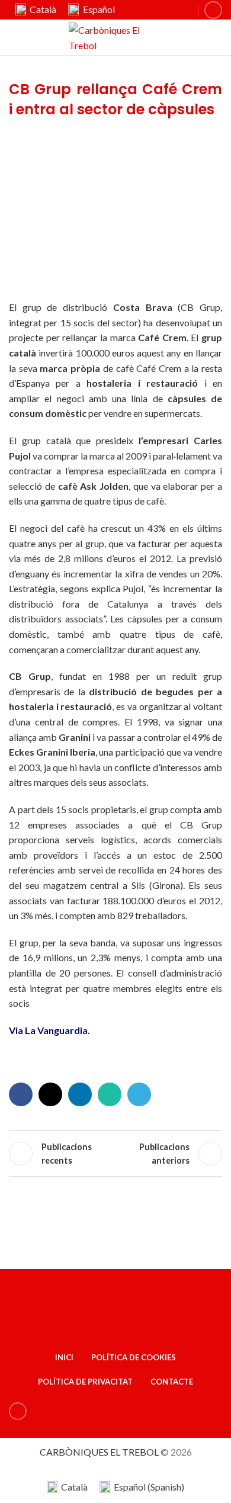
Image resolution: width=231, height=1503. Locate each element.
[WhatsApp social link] (109, 1094)
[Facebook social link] (21, 1094)
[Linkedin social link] (213, 10)
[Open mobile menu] (217, 37)
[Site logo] (116, 35)
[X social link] (50, 1094)
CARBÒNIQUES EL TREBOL (99, 1451)
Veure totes (115, 1153)
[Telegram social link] (139, 1094)
